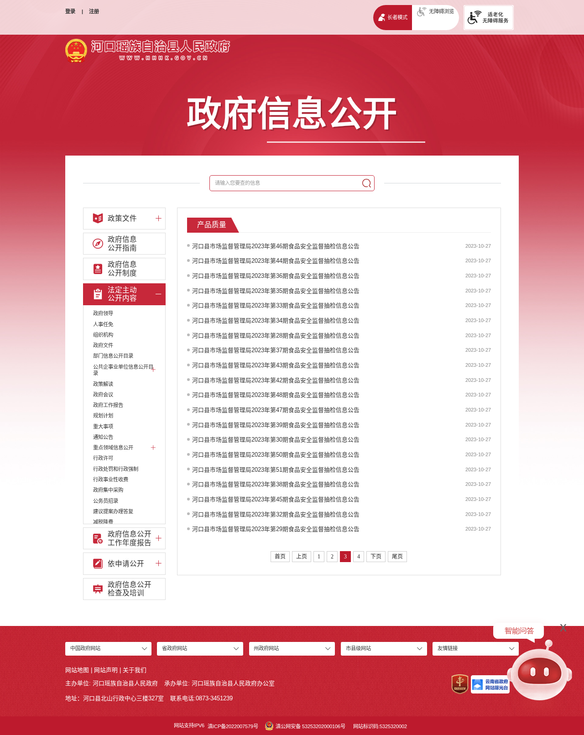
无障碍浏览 (441, 11)
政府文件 (103, 345)
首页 (280, 556)
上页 (301, 556)
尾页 (397, 556)
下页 (375, 556)
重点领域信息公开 (113, 447)
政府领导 (103, 313)
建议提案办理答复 (113, 511)
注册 (94, 11)
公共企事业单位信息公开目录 (123, 370)
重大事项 (103, 426)
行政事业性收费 (110, 479)
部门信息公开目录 (113, 356)
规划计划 (103, 415)
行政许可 (103, 458)
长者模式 (397, 17)
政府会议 (103, 394)
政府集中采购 (108, 490)
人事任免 (103, 324)
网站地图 (77, 670)
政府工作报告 (108, 405)
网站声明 (106, 670)
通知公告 (103, 437)
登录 (70, 11)
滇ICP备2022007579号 (233, 726)
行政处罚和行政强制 (115, 469)
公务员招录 (105, 501)
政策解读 (103, 384)
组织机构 (103, 335)
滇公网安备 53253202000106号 (310, 726)
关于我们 (134, 670)
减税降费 (103, 522)
